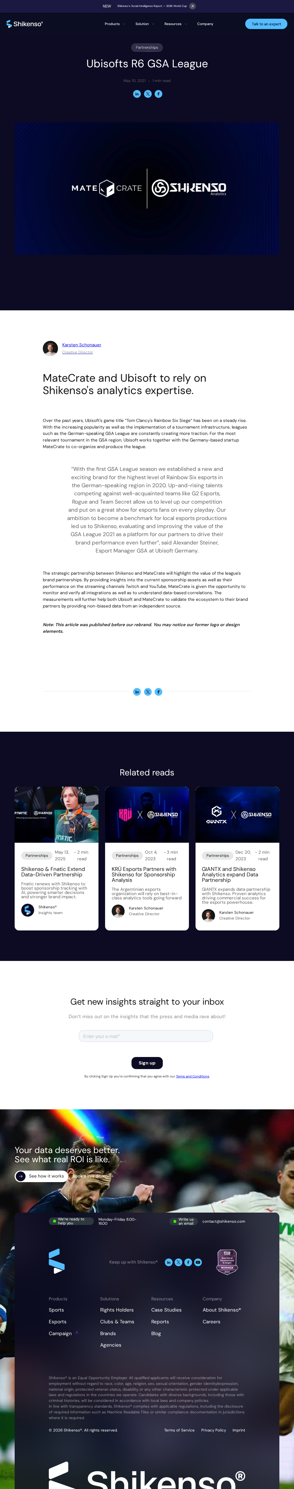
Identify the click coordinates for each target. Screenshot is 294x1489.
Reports (160, 1321)
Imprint (239, 1430)
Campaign (60, 1333)
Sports (56, 1310)
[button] (115, 24)
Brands (108, 1333)
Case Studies (166, 1310)
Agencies (110, 1345)
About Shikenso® (222, 1310)
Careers (211, 1321)
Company (205, 24)
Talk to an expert (266, 24)
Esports (58, 1321)
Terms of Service (179, 1430)
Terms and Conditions (192, 1076)
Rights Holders (117, 1310)
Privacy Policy (213, 1430)
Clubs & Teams (117, 1321)
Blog (156, 1333)
